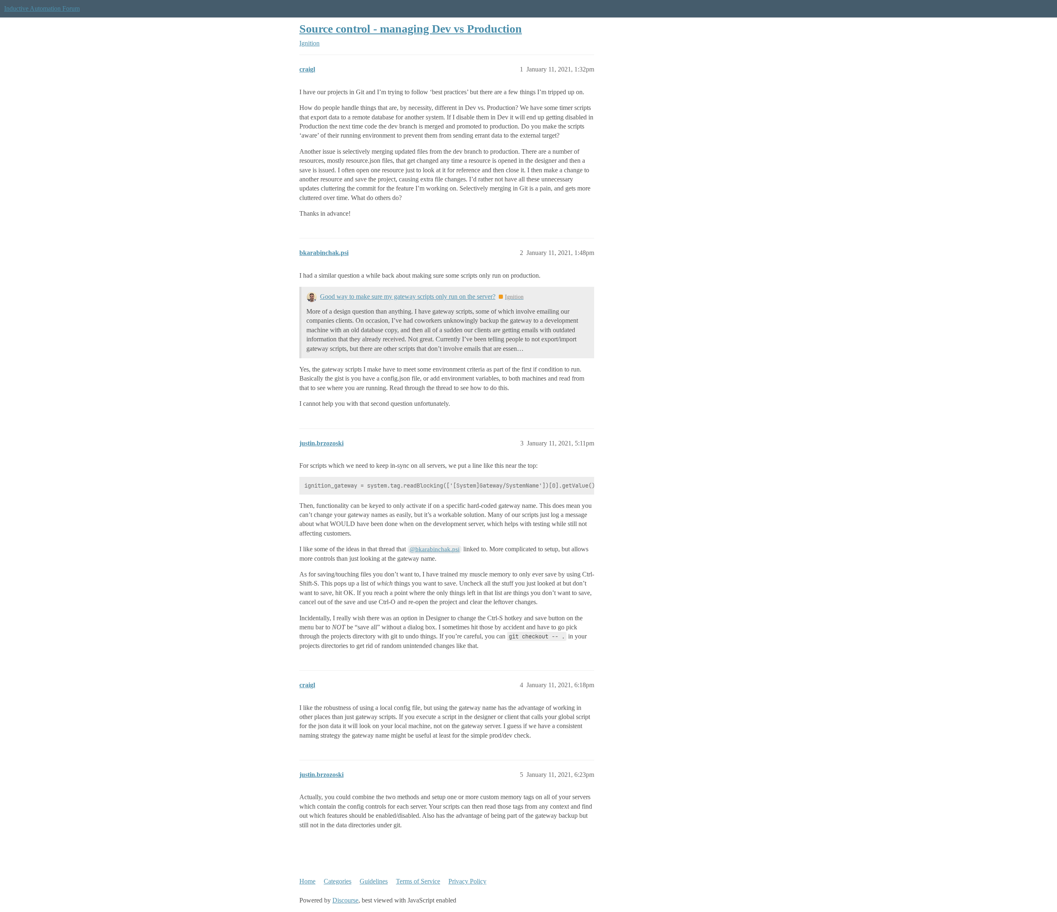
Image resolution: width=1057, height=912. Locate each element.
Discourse (345, 900)
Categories (337, 881)
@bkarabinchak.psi (435, 549)
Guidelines (374, 881)
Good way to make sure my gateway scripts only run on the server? (407, 296)
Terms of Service (418, 881)
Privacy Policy (467, 881)
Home (307, 881)
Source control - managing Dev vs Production (410, 28)
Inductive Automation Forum (42, 8)
